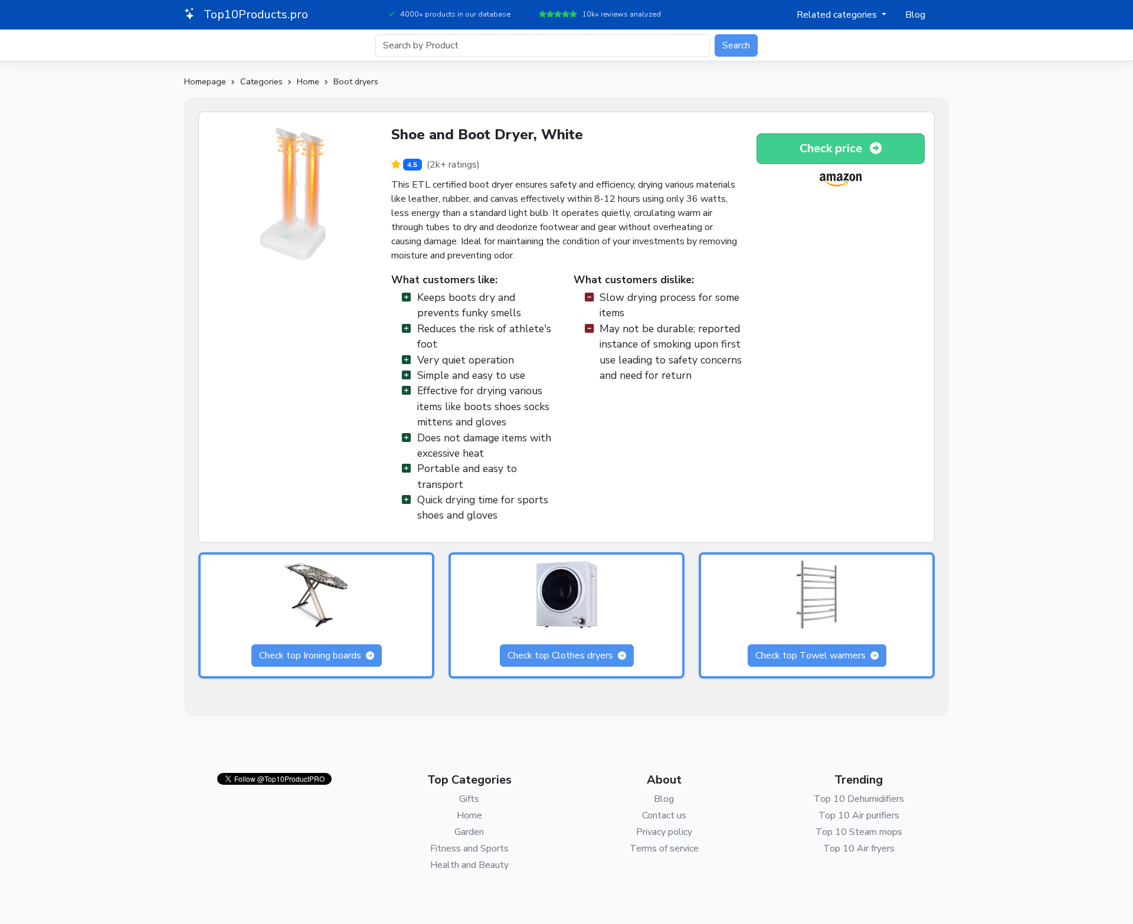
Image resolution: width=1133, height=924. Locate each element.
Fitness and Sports (469, 848)
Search (736, 45)
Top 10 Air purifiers (858, 815)
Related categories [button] (838, 14)
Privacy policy (664, 831)
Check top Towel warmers (811, 655)
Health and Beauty (469, 865)
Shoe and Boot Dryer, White (487, 134)
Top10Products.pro (254, 14)
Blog (915, 14)
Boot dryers (355, 81)
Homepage (205, 81)
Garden (469, 831)
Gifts (469, 798)
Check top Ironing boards (311, 655)
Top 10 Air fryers (859, 848)
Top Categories (469, 780)
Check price (832, 148)
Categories (261, 81)
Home (308, 81)
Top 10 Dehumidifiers (859, 798)
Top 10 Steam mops (859, 831)
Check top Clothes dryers (561, 655)
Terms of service (664, 848)
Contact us (664, 815)
